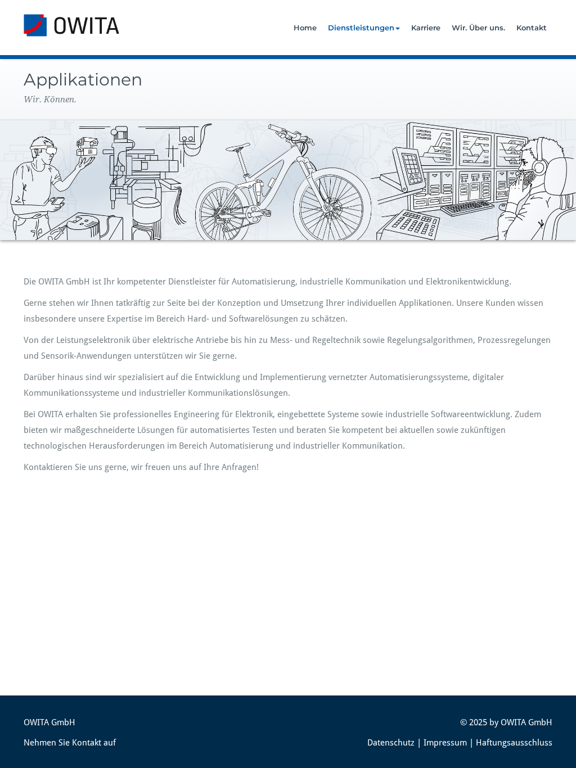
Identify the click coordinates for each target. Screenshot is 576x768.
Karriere (425, 27)
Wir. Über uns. (478, 27)
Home (305, 27)
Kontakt (531, 27)
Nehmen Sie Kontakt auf (70, 743)
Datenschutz (391, 743)
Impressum (445, 743)
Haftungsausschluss (514, 743)
